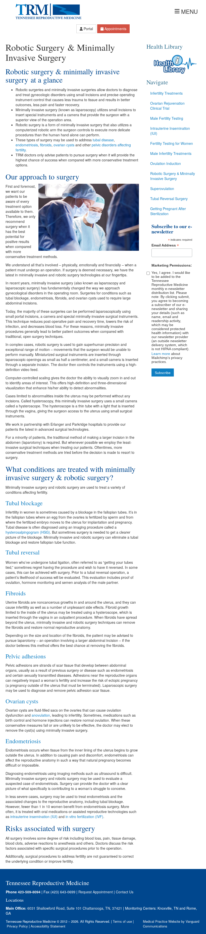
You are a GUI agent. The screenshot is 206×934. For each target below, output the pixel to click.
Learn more (160, 354)
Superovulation (162, 188)
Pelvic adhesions (26, 656)
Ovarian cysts (22, 701)
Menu (189, 11)
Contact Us (124, 891)
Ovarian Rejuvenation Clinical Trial (167, 106)
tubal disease (103, 139)
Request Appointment (95, 891)
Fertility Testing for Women (171, 143)
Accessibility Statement (48, 926)
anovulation (41, 715)
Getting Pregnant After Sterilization (168, 211)
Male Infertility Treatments (170, 153)
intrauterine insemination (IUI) (34, 816)
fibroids (46, 144)
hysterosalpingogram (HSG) (28, 532)
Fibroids (16, 593)
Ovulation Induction (165, 163)
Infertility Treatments (166, 93)
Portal (88, 28)
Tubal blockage (24, 503)
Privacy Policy (17, 926)
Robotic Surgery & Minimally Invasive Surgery (172, 176)
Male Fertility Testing (166, 118)
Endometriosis (23, 741)
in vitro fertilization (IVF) (84, 816)
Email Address (165, 245)
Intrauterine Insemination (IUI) (170, 131)
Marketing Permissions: (171, 265)
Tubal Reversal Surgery (169, 198)
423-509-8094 (29, 891)
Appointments (115, 28)
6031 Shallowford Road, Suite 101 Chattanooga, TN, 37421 (74, 908)
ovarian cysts (64, 144)
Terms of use (122, 921)
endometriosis (27, 144)
